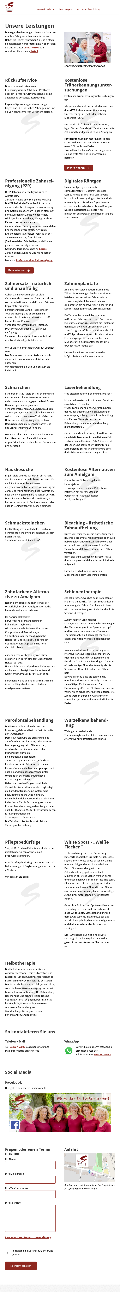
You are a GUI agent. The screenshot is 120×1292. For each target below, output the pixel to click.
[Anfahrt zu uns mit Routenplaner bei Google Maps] (89, 1167)
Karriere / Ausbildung (88, 9)
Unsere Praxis (43, 9)
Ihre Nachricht (13, 1202)
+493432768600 (102, 1054)
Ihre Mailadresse (14, 1173)
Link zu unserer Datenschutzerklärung (28, 1237)
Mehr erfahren (76, 167)
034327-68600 (31, 47)
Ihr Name (10, 1159)
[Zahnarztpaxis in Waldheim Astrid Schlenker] (9, 6)
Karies (43, 248)
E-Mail (34, 51)
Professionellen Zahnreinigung (34, 260)
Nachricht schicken (20, 1265)
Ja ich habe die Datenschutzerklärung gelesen (32, 1252)
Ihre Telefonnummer (16, 1188)
